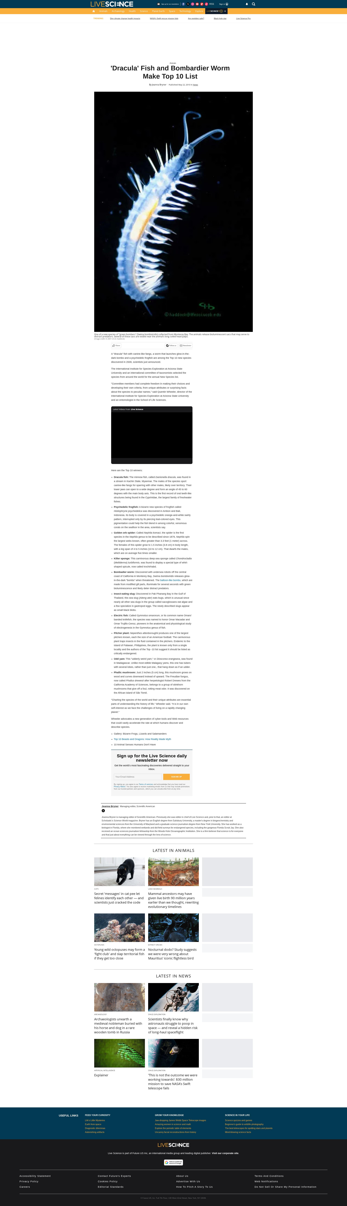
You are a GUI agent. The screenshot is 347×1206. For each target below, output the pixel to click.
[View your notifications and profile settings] (247, 4)
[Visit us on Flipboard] (201, 4)
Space (172, 11)
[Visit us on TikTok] (206, 4)
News (195, 84)
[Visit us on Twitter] (188, 4)
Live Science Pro (243, 18)
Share (118, 345)
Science (144, 11)
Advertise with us (188, 1181)
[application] (151, 435)
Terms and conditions (269, 1176)
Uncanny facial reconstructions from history (175, 1132)
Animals (103, 11)
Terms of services (146, 784)
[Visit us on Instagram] (192, 4)
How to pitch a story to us (194, 1187)
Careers (25, 1187)
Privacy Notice (119, 787)
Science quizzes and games (238, 1120)
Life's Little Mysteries (95, 1120)
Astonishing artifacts (94, 1132)
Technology (185, 11)
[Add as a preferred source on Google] (173, 1162)
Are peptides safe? (196, 18)
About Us (182, 1176)
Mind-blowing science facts (238, 1132)
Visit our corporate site (225, 1153)
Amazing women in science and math (173, 1124)
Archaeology (118, 11)
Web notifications (266, 1181)
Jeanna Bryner (159, 84)
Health (132, 11)
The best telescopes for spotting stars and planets (248, 1128)
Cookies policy (108, 1181)
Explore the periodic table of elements (173, 1128)
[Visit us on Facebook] (183, 4)
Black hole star (220, 18)
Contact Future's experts (114, 1176)
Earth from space (93, 1124)
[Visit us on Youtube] (197, 4)
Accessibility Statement (35, 1176)
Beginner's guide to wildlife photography (244, 1124)
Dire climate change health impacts (125, 18)
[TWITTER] (104, 810)
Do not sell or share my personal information (286, 1187)
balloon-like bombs (170, 580)
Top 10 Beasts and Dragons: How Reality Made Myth (142, 739)
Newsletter (187, 345)
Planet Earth (158, 11)
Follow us (172, 345)
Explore (199, 11)
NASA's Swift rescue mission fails (164, 18)
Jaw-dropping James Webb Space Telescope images (180, 1120)
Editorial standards (111, 1187)
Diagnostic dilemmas (95, 1128)
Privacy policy (29, 1181)
